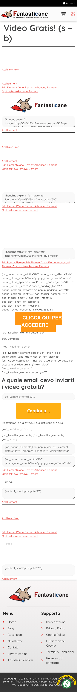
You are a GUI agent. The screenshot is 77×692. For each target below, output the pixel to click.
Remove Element (28, 91)
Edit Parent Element (14, 262)
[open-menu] (72, 14)
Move (14, 91)
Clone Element (25, 87)
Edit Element (9, 87)
